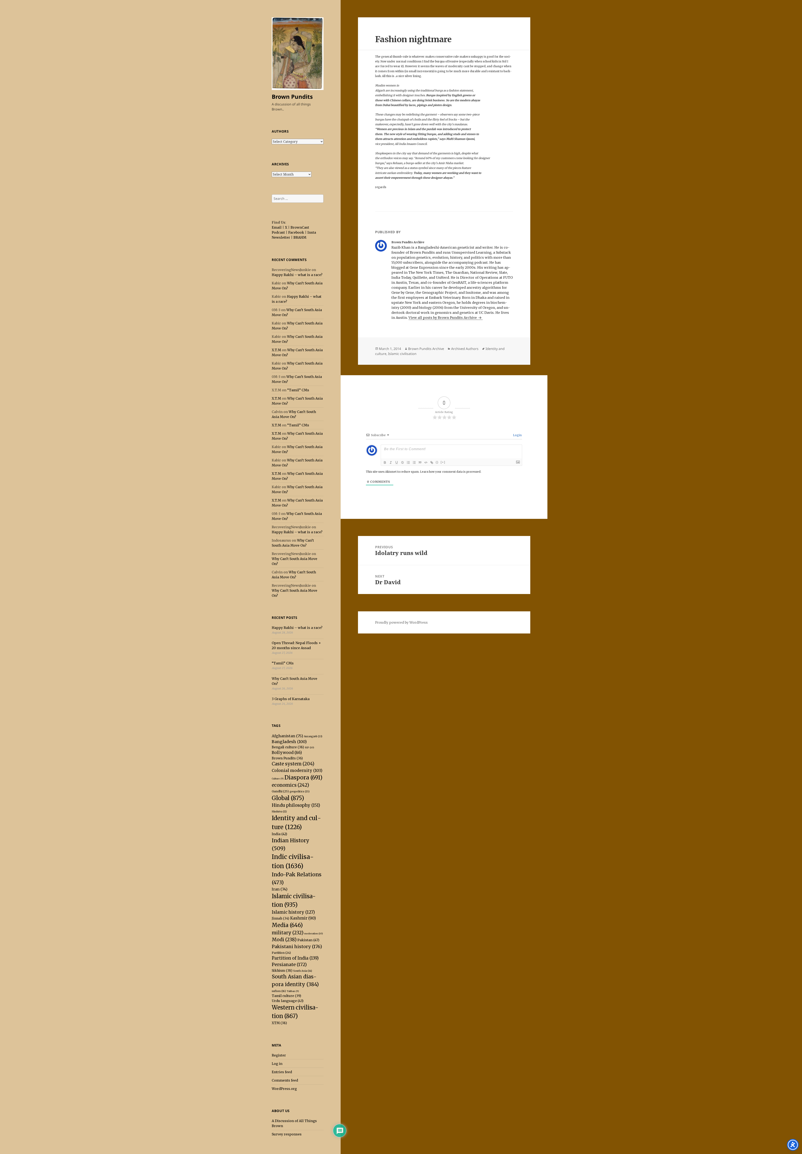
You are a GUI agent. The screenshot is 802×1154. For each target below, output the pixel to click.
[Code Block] (426, 462)
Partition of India (295, 958)
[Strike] (402, 462)
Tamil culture (286, 996)
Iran (279, 889)
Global (288, 798)
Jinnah (280, 918)
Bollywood (287, 752)
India (279, 834)
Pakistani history (297, 946)
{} (437, 462)
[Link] (432, 462)
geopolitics (300, 791)
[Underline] (397, 462)
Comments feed (285, 1080)
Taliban (293, 991)
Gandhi (280, 791)
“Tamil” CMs (298, 390)
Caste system (293, 764)
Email (277, 227)
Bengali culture (288, 747)
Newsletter (281, 237)
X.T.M (276, 350)
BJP (309, 747)
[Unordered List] (414, 462)
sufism (279, 991)
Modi (284, 939)
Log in (277, 1064)
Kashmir (303, 918)
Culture (278, 778)
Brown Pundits (292, 96)
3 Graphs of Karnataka (291, 699)
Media (287, 925)
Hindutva (279, 811)
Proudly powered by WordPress (401, 622)
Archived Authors (464, 348)
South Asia (302, 970)
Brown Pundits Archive (426, 348)
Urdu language (287, 1001)
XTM (279, 1023)
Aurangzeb (313, 736)
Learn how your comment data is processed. (450, 472)
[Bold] (385, 462)
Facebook (296, 232)
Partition (281, 953)
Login (517, 435)
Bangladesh (289, 741)
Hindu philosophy (296, 805)
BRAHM (299, 237)
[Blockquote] (420, 462)
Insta (311, 232)
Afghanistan (287, 735)
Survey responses (287, 1134)
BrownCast (300, 227)
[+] (443, 462)
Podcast (278, 232)
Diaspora (303, 777)
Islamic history (293, 912)
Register (279, 1055)
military (287, 933)
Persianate (289, 964)
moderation (313, 933)
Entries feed (282, 1072)
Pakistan (308, 940)
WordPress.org (284, 1089)
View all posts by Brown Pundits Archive (443, 317)
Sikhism (282, 971)
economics (290, 785)
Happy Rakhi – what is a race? (297, 275)
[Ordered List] (408, 462)
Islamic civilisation (402, 353)
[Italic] (391, 462)
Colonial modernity (297, 770)
